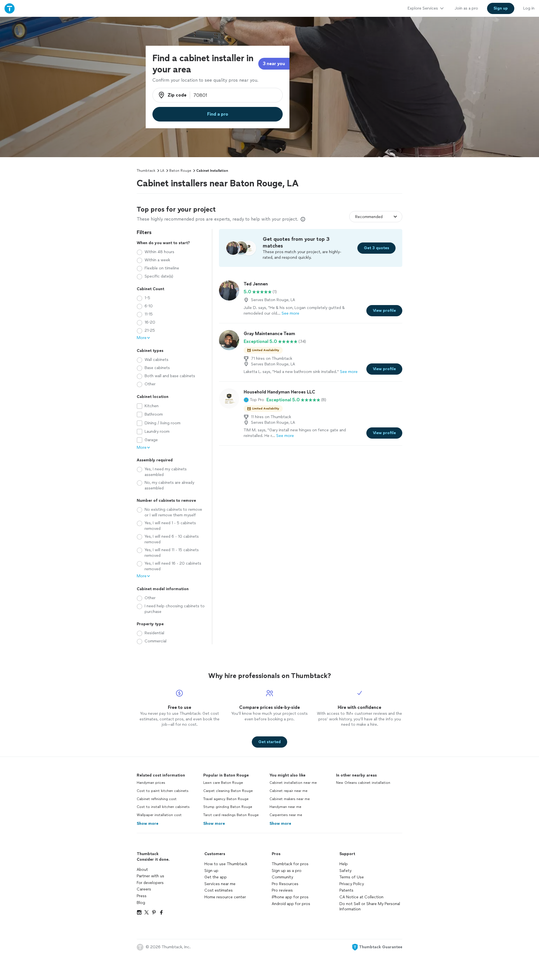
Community (282, 877)
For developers (150, 882)
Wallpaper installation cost (159, 815)
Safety (345, 870)
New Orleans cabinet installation (363, 783)
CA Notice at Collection (361, 897)
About (142, 869)
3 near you (274, 63)
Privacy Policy (351, 883)
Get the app (215, 877)
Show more (147, 823)
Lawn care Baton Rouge (223, 783)
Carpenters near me (286, 815)
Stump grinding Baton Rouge (227, 807)
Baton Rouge (180, 171)
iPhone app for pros (290, 897)
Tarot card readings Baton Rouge (231, 815)
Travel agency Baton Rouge (225, 799)
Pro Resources (285, 883)
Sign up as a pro (287, 870)
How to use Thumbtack (225, 864)
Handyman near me (285, 807)
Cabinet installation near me (293, 783)
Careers (144, 889)
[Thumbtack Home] (9, 8)
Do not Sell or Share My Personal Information (369, 906)
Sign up (211, 870)
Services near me (220, 883)
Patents (346, 890)
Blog (141, 902)
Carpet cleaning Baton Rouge (228, 791)
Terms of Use (351, 877)
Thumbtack (146, 171)
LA (162, 171)
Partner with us (150, 876)
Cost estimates (218, 890)
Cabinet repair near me (288, 791)
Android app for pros (291, 903)
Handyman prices (151, 783)
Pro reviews (282, 890)
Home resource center (225, 897)
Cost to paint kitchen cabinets (162, 791)
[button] (254, 400)
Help (343, 864)
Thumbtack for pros (290, 864)
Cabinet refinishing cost (157, 799)
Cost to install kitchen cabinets (163, 807)
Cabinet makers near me (290, 799)
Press (142, 896)
